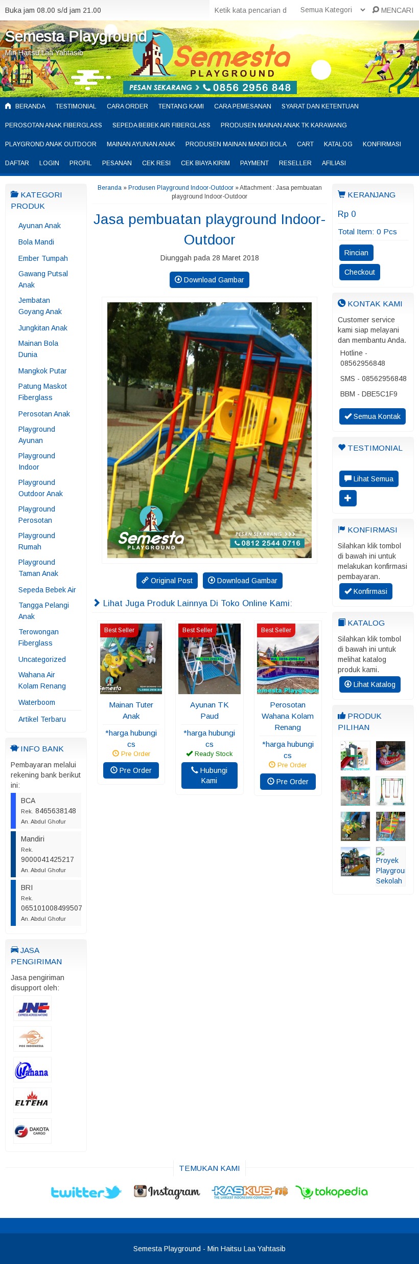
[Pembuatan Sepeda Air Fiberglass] (391, 766)
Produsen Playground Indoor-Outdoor (181, 187)
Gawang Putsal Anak (43, 279)
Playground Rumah (36, 541)
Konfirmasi (382, 144)
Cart (305, 144)
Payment (254, 163)
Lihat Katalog (373, 684)
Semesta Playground (76, 36)
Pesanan (117, 163)
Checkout (359, 272)
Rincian (356, 253)
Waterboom (36, 702)
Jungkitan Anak (42, 328)
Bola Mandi (36, 242)
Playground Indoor (36, 461)
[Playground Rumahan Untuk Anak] (355, 766)
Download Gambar (213, 280)
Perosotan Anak (44, 414)
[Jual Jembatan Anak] (391, 836)
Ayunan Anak (39, 225)
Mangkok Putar (42, 371)
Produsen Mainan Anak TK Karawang (284, 125)
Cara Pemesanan (242, 106)
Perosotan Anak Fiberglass (53, 125)
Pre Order (135, 770)
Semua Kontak (376, 416)
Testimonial (76, 106)
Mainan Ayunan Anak (141, 144)
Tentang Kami (181, 106)
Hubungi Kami (212, 775)
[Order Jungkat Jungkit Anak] (355, 801)
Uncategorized (42, 659)
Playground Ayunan (36, 435)
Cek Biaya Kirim (205, 163)
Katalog (338, 144)
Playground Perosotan (36, 514)
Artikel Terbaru (42, 719)
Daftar (17, 163)
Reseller (295, 163)
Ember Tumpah (43, 258)
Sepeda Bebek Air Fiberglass (161, 125)
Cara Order (127, 106)
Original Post (171, 580)
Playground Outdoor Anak (40, 488)
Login (49, 163)
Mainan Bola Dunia (38, 349)
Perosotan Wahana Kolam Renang (288, 715)
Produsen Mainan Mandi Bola (236, 144)
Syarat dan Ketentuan (320, 106)
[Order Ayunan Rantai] (391, 801)
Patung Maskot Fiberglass (42, 392)
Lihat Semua (372, 479)
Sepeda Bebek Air (47, 590)
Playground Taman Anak (38, 568)
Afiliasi (334, 163)
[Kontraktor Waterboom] (355, 872)
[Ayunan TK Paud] (209, 689)
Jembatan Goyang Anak (40, 306)
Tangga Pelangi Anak (43, 610)
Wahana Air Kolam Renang (42, 680)
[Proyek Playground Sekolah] (391, 881)
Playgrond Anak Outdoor (51, 144)
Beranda (29, 106)
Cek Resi (156, 163)
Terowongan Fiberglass (38, 637)
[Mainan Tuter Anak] (131, 689)
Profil (80, 163)
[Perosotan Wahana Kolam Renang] (288, 689)
